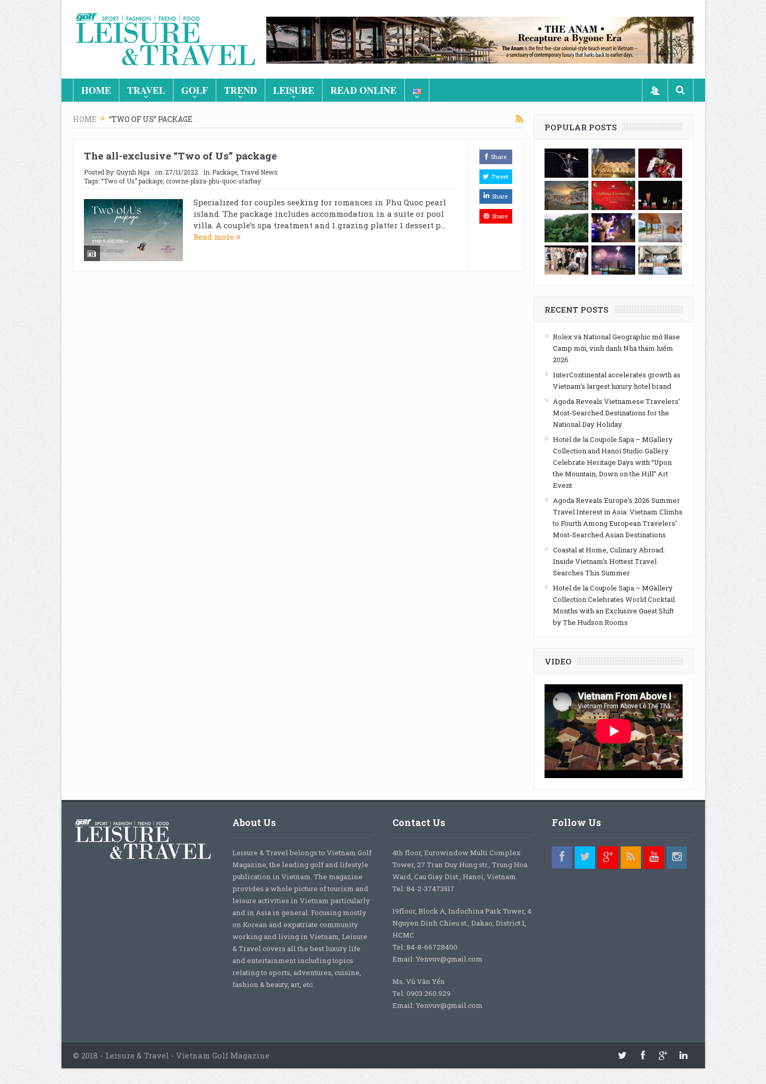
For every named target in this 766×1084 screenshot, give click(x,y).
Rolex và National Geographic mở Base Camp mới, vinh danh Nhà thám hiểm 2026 (616, 348)
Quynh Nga (133, 172)
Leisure (293, 90)
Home (96, 90)
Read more (214, 236)
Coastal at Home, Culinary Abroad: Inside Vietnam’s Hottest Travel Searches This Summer (609, 561)
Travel (146, 90)
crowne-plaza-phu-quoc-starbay (213, 181)
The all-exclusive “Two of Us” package (180, 155)
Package (224, 172)
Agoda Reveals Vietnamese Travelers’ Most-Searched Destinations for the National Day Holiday (616, 413)
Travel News (259, 172)
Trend (240, 90)
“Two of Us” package (132, 181)
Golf (194, 90)
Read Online (363, 90)
